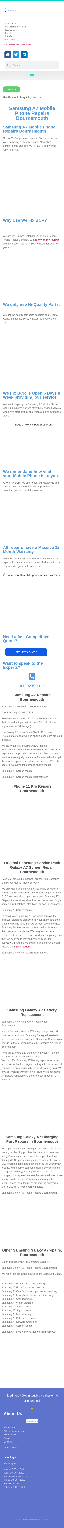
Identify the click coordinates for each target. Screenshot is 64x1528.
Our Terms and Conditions (17, 44)
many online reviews (47, 239)
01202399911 (32, 686)
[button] (7, 54)
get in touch (22, 946)
